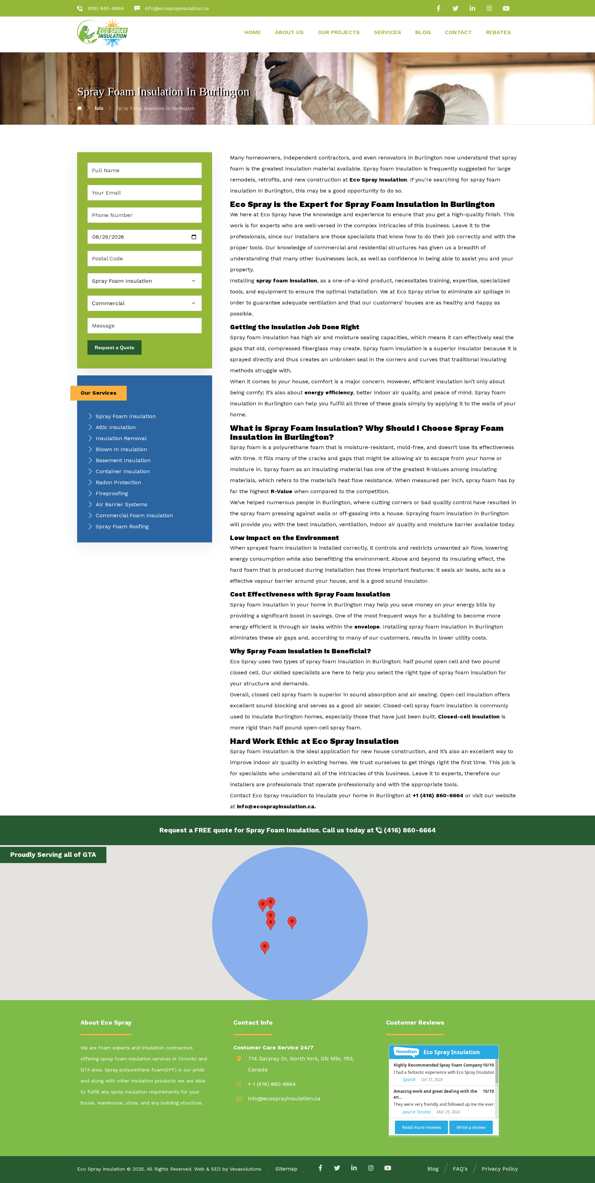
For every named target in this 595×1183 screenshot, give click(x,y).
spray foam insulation (286, 280)
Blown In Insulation (121, 449)
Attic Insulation (116, 427)
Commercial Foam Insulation (134, 515)
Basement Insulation (123, 460)
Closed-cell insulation (469, 716)
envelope (367, 626)
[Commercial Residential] (144, 303)
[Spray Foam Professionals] (102, 33)
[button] (270, 903)
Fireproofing (112, 493)
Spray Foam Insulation (126, 416)
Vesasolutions (245, 1169)
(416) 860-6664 (409, 830)
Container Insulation (123, 471)
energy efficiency (328, 392)
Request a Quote (114, 347)
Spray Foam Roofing (122, 526)
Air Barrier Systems (121, 504)
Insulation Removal (121, 438)
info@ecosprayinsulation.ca (275, 806)
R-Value (281, 491)
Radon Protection (118, 482)
